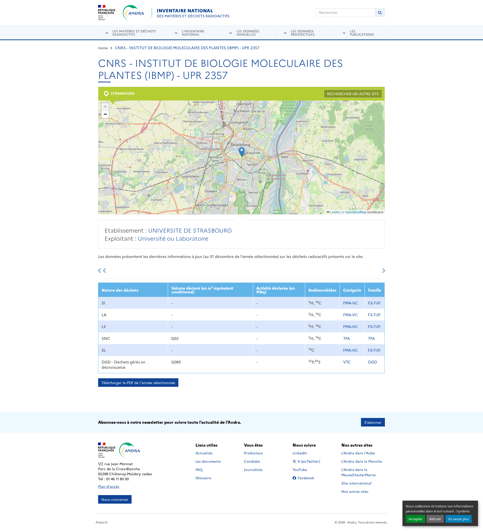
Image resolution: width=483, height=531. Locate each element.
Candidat (252, 461)
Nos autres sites (354, 491)
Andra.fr (102, 522)
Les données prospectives (303, 32)
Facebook (309, 477)
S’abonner (373, 422)
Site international (356, 483)
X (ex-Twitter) (309, 461)
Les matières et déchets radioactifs (134, 32)
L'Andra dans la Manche (361, 461)
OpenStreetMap (356, 212)
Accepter (415, 519)
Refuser (435, 519)
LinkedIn (305, 452)
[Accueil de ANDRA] (133, 12)
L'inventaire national (193, 32)
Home (103, 47)
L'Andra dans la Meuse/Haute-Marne (358, 472)
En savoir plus (458, 519)
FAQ (199, 469)
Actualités (204, 452)
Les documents (208, 461)
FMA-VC (350, 302)
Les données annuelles (247, 32)
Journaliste (253, 469)
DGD (372, 361)
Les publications (362, 32)
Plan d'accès (108, 486)
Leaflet (335, 212)
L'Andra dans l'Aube (358, 452)
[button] (241, 152)
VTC (347, 361)
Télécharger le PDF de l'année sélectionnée (138, 382)
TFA (346, 338)
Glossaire (203, 477)
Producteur (253, 452)
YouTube (305, 469)
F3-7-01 (374, 302)
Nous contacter (114, 499)
